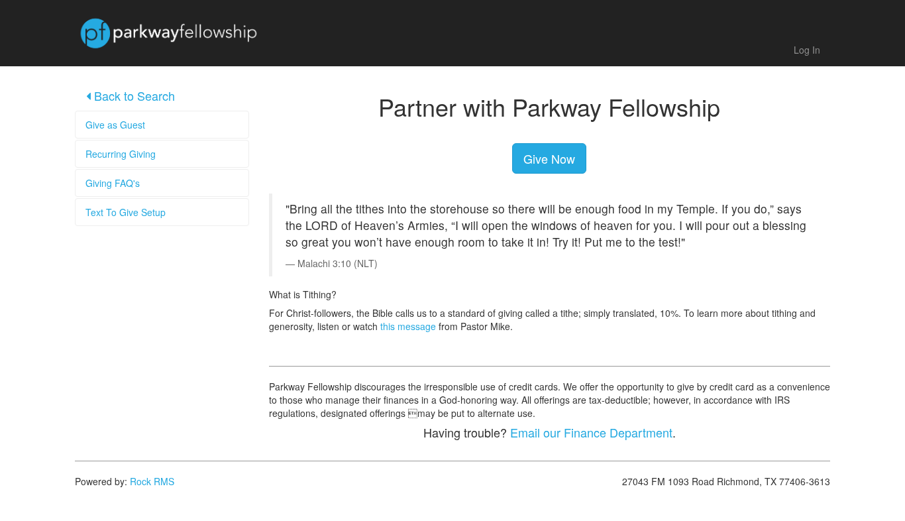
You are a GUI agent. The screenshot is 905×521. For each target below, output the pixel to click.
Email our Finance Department (591, 432)
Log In (807, 49)
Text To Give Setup (125, 212)
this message (408, 326)
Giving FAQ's (112, 183)
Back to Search (133, 95)
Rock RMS (152, 481)
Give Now (549, 158)
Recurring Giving (120, 153)
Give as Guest (115, 124)
